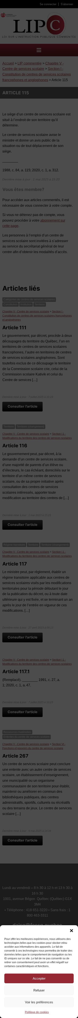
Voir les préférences (39, 1002)
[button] (71, 930)
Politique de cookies (37, 1012)
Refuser (39, 990)
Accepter (39, 978)
